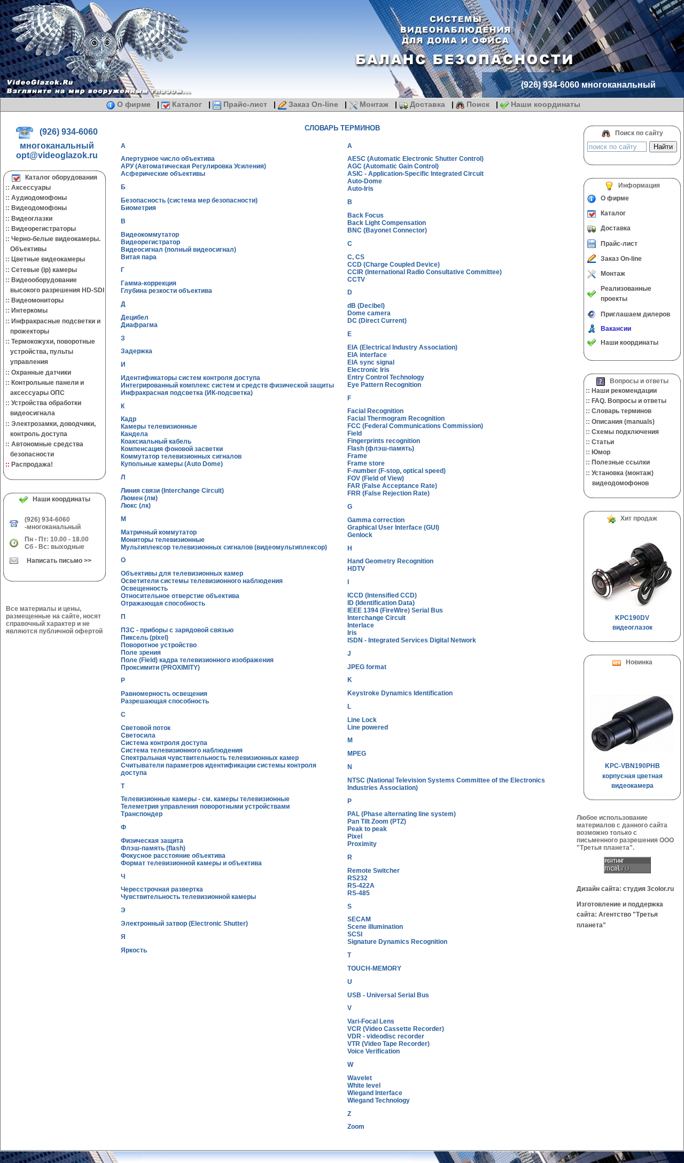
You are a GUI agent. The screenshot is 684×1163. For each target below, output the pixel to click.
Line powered (367, 727)
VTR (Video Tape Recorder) (388, 1044)
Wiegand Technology (378, 1100)
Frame (357, 456)
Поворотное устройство (159, 645)
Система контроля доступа (164, 743)
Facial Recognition (375, 411)
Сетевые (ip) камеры (44, 270)
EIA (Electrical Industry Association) (402, 347)
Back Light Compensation (386, 223)
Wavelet (359, 1078)
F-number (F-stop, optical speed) (396, 471)
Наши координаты (544, 104)
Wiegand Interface (374, 1093)
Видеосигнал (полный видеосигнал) (178, 249)
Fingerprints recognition (383, 441)
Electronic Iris (368, 370)
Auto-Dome (364, 181)
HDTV (356, 568)
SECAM (359, 919)
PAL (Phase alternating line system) (401, 814)
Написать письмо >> (59, 560)
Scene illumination (375, 927)
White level (363, 1085)
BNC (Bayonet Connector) (387, 230)
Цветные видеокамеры (48, 259)
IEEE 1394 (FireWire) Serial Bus (395, 610)
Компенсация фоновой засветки (172, 449)
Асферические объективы (163, 173)
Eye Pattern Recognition (384, 385)
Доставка (427, 104)
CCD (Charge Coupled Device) (393, 264)
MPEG (356, 753)
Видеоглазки (31, 218)
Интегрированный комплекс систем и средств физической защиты (227, 385)
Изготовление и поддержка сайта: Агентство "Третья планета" (620, 914)
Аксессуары (31, 187)
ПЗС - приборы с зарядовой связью (177, 630)
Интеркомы (29, 310)
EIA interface (367, 355)
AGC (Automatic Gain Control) (393, 166)
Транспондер (141, 814)
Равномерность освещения (164, 693)
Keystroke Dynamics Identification (400, 693)
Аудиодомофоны (39, 197)
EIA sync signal (370, 362)
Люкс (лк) (136, 505)
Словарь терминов (621, 411)
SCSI (354, 934)
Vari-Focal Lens (370, 1021)
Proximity (362, 844)
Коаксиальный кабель (156, 441)
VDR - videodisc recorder (385, 1036)
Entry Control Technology (385, 377)
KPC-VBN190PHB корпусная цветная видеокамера (632, 775)
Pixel (354, 836)
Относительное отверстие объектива (180, 596)
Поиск (478, 104)
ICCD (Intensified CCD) (382, 595)
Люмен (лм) (139, 498)
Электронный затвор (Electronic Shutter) (184, 923)
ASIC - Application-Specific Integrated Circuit (415, 173)
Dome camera (369, 313)
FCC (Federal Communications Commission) (415, 426)
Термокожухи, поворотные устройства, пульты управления (49, 352)
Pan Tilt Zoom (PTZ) (376, 821)
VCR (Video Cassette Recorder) (395, 1029)
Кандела (134, 434)
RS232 (357, 878)
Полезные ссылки (621, 462)
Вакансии (616, 328)
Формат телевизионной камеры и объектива (191, 863)
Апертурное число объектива (168, 158)
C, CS (355, 257)
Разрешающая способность (165, 701)
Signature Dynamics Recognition (397, 941)
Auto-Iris (360, 188)
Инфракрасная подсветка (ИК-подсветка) (187, 393)
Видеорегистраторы (43, 228)
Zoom (355, 1126)
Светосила (138, 735)
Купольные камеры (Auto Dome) (172, 464)
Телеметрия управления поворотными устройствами (205, 806)
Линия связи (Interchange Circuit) (172, 490)
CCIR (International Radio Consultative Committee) (424, 272)
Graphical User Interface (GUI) (393, 527)
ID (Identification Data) (381, 603)
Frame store (366, 463)
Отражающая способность (163, 603)
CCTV (356, 279)
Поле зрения (141, 652)
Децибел (135, 317)
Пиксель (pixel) (144, 637)
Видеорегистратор (150, 242)
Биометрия (138, 208)
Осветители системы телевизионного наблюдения (202, 581)
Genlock (359, 535)
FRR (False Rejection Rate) (388, 493)
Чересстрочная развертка (162, 889)
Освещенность (144, 588)
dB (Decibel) (366, 305)
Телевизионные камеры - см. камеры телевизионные (205, 799)
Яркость (134, 950)
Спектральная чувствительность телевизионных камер (210, 758)
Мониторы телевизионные (163, 540)
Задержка (136, 351)
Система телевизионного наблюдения (182, 750)
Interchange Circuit (376, 618)
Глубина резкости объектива (166, 290)
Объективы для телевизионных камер (182, 573)
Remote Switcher (373, 870)
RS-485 (358, 893)
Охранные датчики (41, 372)
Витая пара (139, 257)
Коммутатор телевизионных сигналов (181, 456)
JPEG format (366, 667)
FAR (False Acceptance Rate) (392, 486)
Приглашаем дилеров (635, 314)
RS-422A (361, 885)
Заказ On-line (313, 104)
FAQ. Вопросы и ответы (629, 401)
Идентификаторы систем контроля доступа (190, 378)
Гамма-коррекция (148, 283)
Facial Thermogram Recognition (396, 418)
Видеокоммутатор (150, 234)
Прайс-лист (245, 104)
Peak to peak (367, 829)
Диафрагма (139, 325)
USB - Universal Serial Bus (388, 995)
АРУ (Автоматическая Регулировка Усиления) (193, 166)
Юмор (601, 452)
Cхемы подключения (625, 432)
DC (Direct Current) (377, 320)
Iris (352, 633)
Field (354, 433)
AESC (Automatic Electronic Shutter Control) (415, 158)
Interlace (360, 625)
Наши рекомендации (624, 390)
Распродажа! (32, 464)
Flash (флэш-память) (380, 448)
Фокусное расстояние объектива (173, 855)
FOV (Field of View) (375, 478)
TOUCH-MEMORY (374, 968)
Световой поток (145, 728)
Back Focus (365, 215)
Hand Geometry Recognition (390, 561)
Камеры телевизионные (159, 426)
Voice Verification (373, 1051)
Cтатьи (603, 442)
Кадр (128, 419)
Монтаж (374, 104)
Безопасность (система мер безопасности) (189, 200)
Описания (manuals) (623, 421)
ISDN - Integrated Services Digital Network (411, 640)
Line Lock (362, 720)
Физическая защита (152, 840)
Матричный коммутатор (159, 532)
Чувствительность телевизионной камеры (188, 897)
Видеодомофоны (39, 208)
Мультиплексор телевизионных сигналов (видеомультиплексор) (224, 547)
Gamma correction (376, 520)
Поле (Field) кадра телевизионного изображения (197, 660)
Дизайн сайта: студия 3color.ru (625, 889)
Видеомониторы (37, 300)
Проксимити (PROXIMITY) (160, 667)
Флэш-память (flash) (153, 848)
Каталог (187, 104)
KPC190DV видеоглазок (632, 622)
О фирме (134, 104)
